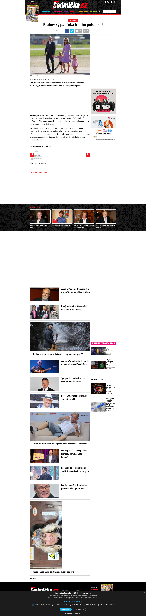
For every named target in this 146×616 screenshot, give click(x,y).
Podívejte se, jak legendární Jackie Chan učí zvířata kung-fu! (75, 469)
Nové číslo (32, 2)
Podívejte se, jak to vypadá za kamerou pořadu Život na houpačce (74, 454)
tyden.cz (108, 410)
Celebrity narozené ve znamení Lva (61, 225)
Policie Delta (110, 350)
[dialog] (73, 603)
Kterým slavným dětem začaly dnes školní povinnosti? (74, 308)
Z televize (57, 12)
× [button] (144, 592)
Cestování (83, 12)
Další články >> (34, 578)
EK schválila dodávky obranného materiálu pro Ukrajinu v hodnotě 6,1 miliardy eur (110, 403)
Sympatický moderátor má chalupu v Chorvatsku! (73, 380)
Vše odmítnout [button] (79, 609)
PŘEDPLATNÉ (64, 590)
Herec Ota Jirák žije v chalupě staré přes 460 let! (74, 397)
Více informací (74, 599)
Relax (73, 12)
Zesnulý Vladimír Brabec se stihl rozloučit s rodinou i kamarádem (75, 291)
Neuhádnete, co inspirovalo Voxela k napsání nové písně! (57, 354)
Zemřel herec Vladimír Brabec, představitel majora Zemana (74, 487)
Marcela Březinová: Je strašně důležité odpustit (53, 572)
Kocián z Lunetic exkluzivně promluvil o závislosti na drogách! (59, 444)
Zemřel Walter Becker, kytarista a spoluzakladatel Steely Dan (75, 363)
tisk (88, 30)
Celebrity (45, 12)
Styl (66, 12)
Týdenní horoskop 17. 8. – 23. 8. (110, 387)
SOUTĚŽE (76, 590)
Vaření (93, 12)
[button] (73, 601)
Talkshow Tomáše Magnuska (110, 362)
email (80, 30)
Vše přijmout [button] (66, 609)
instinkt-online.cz (109, 392)
